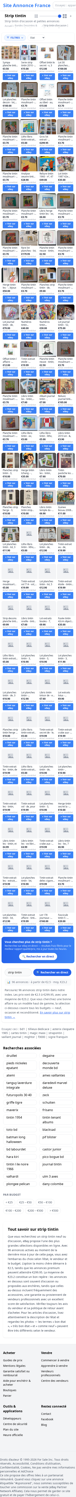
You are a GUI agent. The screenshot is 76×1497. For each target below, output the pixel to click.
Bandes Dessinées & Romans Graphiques (26, 27)
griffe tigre (14, 1102)
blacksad (49, 1129)
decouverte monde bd (50, 1065)
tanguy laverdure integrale (19, 1085)
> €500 (54, 1210)
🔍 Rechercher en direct (52, 972)
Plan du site (11, 1429)
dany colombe (52, 1184)
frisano (47, 1110)
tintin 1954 (14, 1117)
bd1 (22, 1029)
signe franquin (58, 1037)
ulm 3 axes (50, 1176)
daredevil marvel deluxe (54, 1085)
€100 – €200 (13, 1210)
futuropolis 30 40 (19, 1095)
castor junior (51, 1149)
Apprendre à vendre (54, 1366)
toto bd (11, 1129)
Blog (44, 1425)
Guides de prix (12, 1360)
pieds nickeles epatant (16, 1065)
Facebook (47, 1419)
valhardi (12, 1176)
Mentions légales (14, 1366)
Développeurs (12, 1418)
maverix (12, 1110)
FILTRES (15, 37)
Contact (46, 1414)
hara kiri (12, 1157)
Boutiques (9, 1390)
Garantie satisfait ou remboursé (16, 1373)
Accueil (8, 26)
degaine (48, 1055)
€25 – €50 (25, 1202)
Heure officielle (13, 1435)
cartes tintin (19, 1033)
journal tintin (52, 1164)
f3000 (41, 1037)
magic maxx (37, 1033)
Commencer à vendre (55, 1360)
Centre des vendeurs (54, 1381)
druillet (11, 1055)
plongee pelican (18, 1184)
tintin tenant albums (51, 1119)
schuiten (48, 1102)
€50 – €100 (45, 1202)
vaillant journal (11, 1037)
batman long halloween (15, 1139)
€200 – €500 (35, 1210)
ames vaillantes (53, 1075)
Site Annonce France (26, 5)
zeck (45, 1095)
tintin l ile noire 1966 (17, 1166)
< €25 (9, 1202)
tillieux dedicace (38, 1029)
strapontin (55, 1033)
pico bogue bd (53, 1157)
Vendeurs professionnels (50, 1373)
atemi (10, 1075)
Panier (7, 1395)
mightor (29, 1037)
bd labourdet (16, 1149)
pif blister (49, 1137)
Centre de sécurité (15, 1424)
